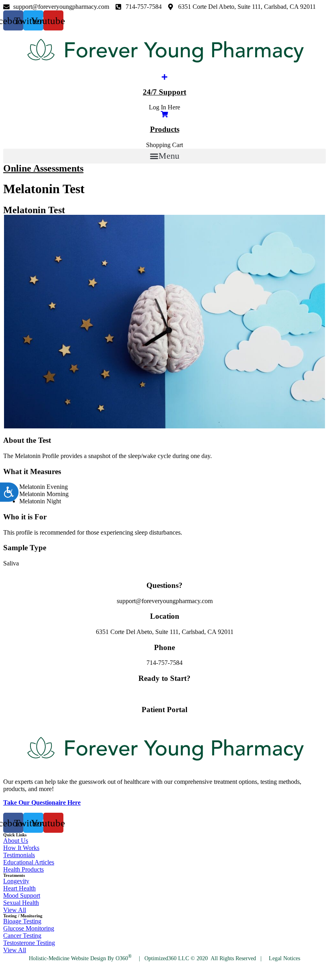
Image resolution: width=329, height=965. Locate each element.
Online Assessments (43, 168)
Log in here (164, 724)
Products (164, 129)
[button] (164, 156)
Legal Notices (284, 958)
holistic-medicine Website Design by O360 (80, 958)
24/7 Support (164, 92)
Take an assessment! (164, 693)
